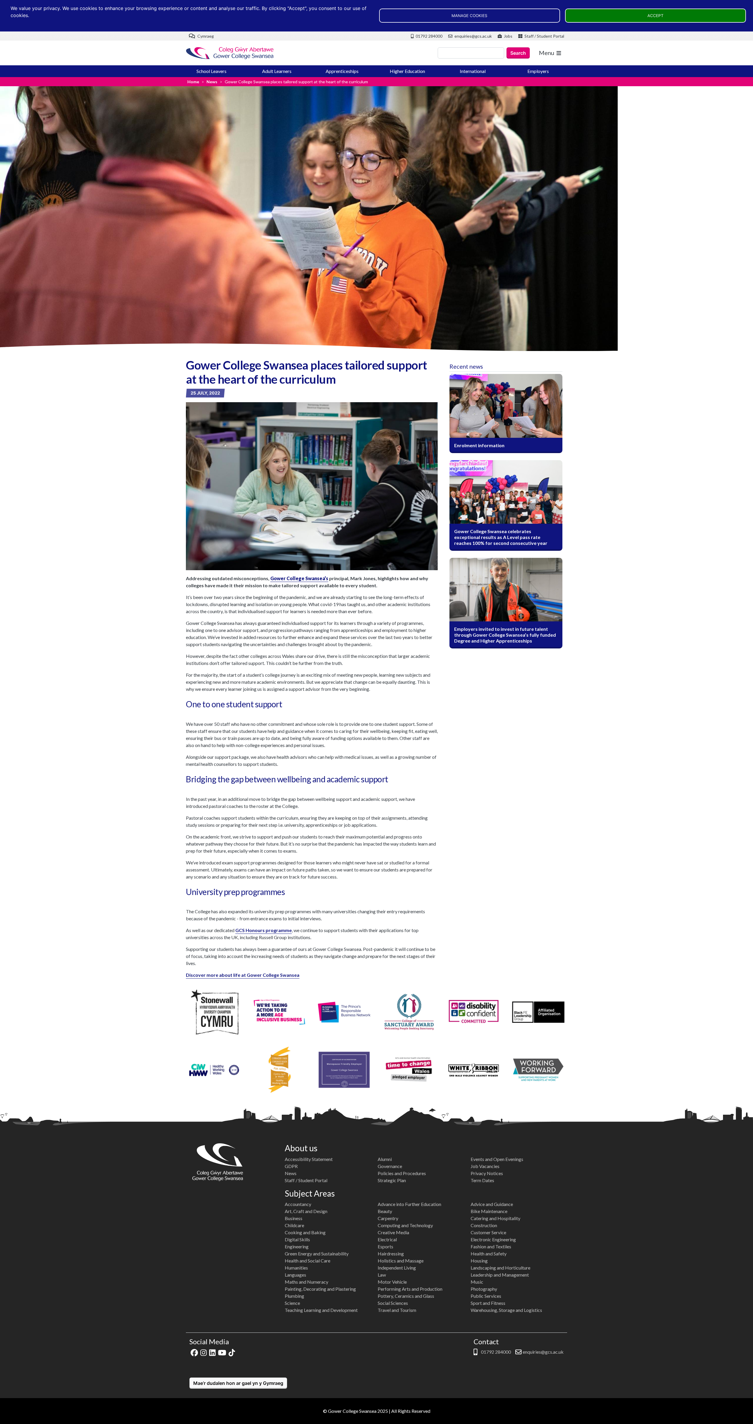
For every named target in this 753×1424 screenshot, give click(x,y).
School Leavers (211, 71)
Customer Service (488, 1232)
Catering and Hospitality (495, 1218)
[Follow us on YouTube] (222, 1352)
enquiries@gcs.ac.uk (473, 36)
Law (382, 1274)
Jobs (507, 36)
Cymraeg (205, 36)
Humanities (296, 1267)
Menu (546, 52)
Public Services (486, 1296)
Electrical (387, 1239)
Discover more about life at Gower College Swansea (242, 975)
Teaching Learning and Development (321, 1310)
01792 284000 (428, 36)
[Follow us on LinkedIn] (212, 1352)
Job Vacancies (485, 1166)
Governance (390, 1166)
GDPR (291, 1166)
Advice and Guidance (492, 1204)
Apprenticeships (342, 71)
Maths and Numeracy (306, 1282)
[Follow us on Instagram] (203, 1352)
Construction (484, 1225)
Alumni (385, 1159)
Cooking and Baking (305, 1232)
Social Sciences (393, 1303)
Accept (655, 15)
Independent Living (397, 1267)
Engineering (297, 1246)
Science (292, 1303)
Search (518, 53)
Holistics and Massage (401, 1260)
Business (293, 1218)
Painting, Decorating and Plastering (320, 1289)
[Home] (230, 53)
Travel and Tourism (397, 1310)
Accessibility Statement (309, 1159)
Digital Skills (297, 1239)
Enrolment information (479, 445)
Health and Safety (489, 1253)
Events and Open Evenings (497, 1159)
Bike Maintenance (489, 1211)
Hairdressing (391, 1253)
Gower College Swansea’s (299, 578)
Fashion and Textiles (491, 1246)
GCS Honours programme (263, 930)
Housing (479, 1260)
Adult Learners (276, 71)
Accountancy (298, 1204)
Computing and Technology (405, 1225)
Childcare (294, 1225)
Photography (484, 1289)
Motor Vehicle (392, 1282)
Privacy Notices (487, 1173)
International (473, 71)
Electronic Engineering (493, 1239)
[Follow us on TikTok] (232, 1352)
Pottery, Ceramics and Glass (406, 1296)
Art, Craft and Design (306, 1211)
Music (477, 1282)
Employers (538, 71)
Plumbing (294, 1296)
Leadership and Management (500, 1274)
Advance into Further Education (409, 1204)
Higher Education (407, 71)
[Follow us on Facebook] (194, 1352)
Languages (295, 1274)
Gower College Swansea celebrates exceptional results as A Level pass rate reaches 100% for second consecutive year (500, 537)
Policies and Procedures (402, 1173)
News (211, 81)
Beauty (385, 1211)
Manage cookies (469, 15)
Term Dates (482, 1180)
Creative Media (393, 1232)
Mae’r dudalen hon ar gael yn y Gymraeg (238, 1383)
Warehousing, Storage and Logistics (506, 1310)
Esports (385, 1246)
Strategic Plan (392, 1180)
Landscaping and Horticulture (500, 1267)
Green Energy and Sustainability (317, 1253)
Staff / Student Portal (544, 36)
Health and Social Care (307, 1260)
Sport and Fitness (488, 1303)
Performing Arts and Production (410, 1289)
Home (193, 81)
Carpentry (388, 1218)
